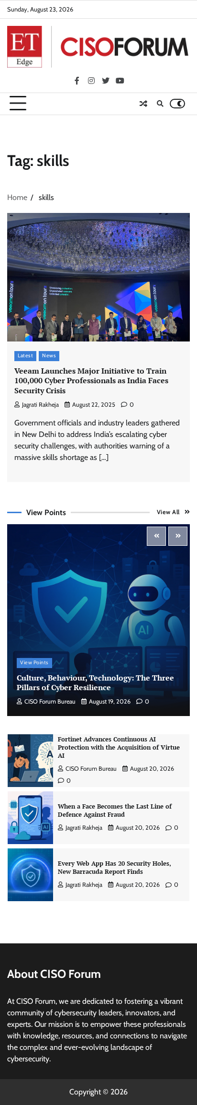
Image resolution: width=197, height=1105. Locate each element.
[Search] (160, 103)
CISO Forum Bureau (50, 701)
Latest (25, 356)
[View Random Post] (143, 103)
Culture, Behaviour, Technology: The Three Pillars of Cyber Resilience (95, 682)
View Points (34, 662)
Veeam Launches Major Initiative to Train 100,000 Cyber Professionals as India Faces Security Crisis (91, 380)
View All (168, 512)
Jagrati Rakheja (40, 404)
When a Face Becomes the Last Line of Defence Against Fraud (115, 810)
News (49, 356)
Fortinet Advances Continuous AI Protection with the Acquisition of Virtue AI (119, 747)
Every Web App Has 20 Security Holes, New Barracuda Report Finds (114, 867)
